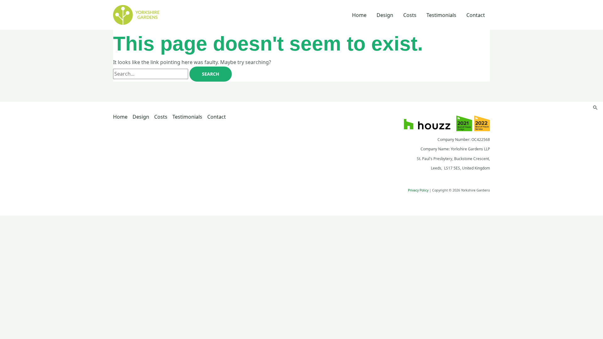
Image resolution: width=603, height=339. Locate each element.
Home (359, 15)
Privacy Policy (418, 190)
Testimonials (441, 15)
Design (385, 15)
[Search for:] (151, 73)
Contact (475, 15)
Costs (409, 15)
